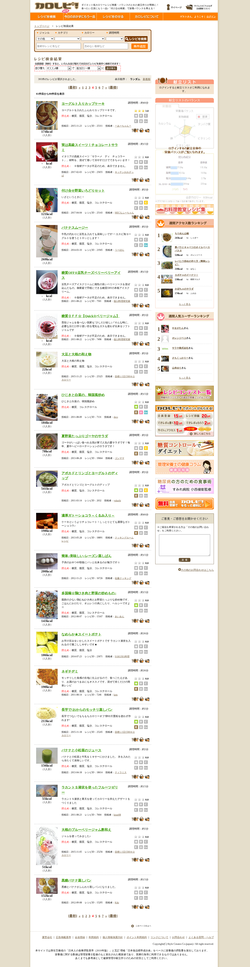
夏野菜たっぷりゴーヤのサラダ (85, 436)
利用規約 (94, 937)
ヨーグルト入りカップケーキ (83, 104)
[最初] (72, 87)
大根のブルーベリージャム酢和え (86, 830)
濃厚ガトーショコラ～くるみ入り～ (88, 515)
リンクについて (159, 937)
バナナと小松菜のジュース (81, 750)
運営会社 (47, 937)
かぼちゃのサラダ (184, 289)
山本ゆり (176, 368)
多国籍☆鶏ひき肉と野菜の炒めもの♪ (89, 593)
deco (116, 417)
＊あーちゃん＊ (123, 126)
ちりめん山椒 (182, 233)
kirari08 (117, 815)
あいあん (119, 616)
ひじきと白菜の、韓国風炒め (83, 395)
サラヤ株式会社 (180, 348)
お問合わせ (178, 937)
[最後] (113, 87)
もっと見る (185, 304)
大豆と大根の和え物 (76, 354)
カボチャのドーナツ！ (186, 275)
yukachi (117, 500)
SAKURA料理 (122, 656)
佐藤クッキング (123, 578)
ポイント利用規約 (137, 937)
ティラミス (121, 772)
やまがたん (178, 328)
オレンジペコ (179, 338)
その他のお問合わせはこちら (197, 570)
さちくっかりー (180, 358)
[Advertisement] (184, 49)
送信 (184, 560)
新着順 (146, 79)
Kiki (117, 902)
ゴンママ (119, 458)
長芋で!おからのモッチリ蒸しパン (87, 710)
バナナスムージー (75, 228)
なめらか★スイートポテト (81, 634)
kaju (116, 695)
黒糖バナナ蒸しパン (76, 880)
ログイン (211, 16)
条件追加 (139, 46)
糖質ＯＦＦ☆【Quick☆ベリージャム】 (91, 316)
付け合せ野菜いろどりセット (83, 190)
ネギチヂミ (70, 671)
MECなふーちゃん (124, 213)
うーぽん (119, 250)
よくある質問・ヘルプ (201, 937)
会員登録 (80, 937)
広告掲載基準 (63, 937)
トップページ (41, 26)
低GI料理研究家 (122, 301)
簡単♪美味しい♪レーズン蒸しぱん (87, 556)
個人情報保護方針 (113, 937)
